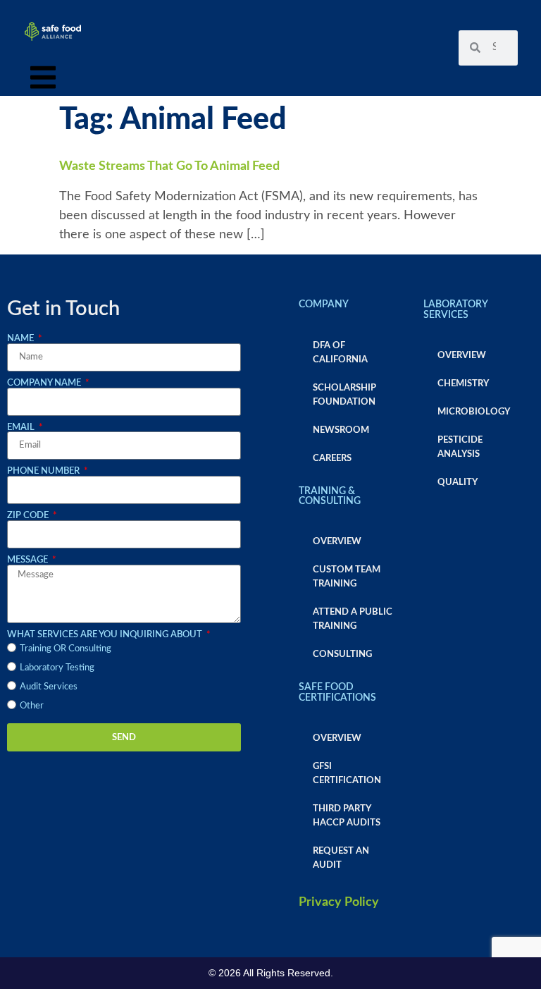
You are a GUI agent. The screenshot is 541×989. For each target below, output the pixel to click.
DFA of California (340, 352)
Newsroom (341, 430)
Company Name (45, 383)
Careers (332, 458)
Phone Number (44, 471)
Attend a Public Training (352, 619)
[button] (43, 80)
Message (28, 559)
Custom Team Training (346, 576)
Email (22, 427)
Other (32, 705)
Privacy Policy (339, 902)
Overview (337, 541)
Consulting (342, 654)
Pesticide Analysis (460, 447)
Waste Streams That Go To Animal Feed (169, 166)
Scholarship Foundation (344, 394)
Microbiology (473, 411)
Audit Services (48, 686)
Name (21, 338)
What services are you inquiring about (105, 634)
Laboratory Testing (57, 667)
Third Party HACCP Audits (346, 815)
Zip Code (29, 515)
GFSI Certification (347, 773)
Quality (457, 482)
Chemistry (463, 383)
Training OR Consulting (65, 648)
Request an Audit (341, 858)
